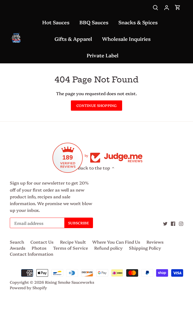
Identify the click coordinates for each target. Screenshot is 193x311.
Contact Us (42, 242)
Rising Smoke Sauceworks (69, 282)
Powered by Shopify (28, 287)
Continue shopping (96, 105)
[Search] (155, 7)
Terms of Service (70, 248)
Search (17, 242)
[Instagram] (181, 223)
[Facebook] (173, 223)
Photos (39, 248)
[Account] (166, 7)
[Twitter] (165, 223)
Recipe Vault (73, 242)
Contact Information (31, 254)
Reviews (155, 242)
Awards (17, 248)
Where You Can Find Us (116, 242)
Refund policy (108, 248)
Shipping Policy (145, 248)
